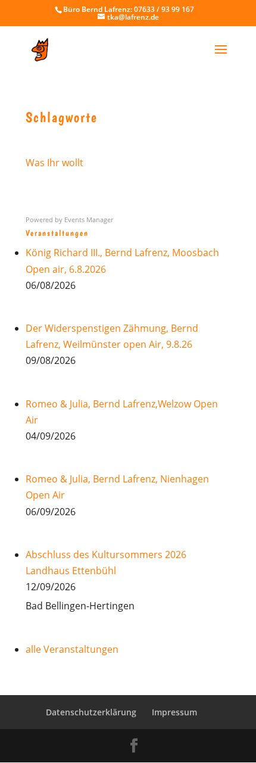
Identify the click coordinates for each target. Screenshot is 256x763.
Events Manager (88, 219)
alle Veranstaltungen (72, 649)
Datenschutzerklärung (91, 712)
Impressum (174, 712)
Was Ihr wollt (54, 162)
